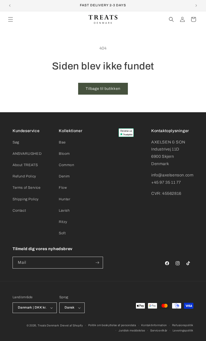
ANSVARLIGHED (27, 154)
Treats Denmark (48, 325)
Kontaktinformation (154, 325)
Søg (16, 142)
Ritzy (63, 222)
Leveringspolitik (183, 330)
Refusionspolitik (182, 325)
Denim (64, 176)
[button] (10, 19)
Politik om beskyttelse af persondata (112, 325)
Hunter (64, 199)
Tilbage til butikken (103, 89)
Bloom (64, 154)
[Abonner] (97, 263)
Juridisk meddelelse (132, 330)
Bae (62, 142)
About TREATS (25, 165)
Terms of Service (27, 188)
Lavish (64, 210)
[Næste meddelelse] (196, 5)
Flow (63, 188)
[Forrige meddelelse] (9, 5)
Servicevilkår (158, 330)
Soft (62, 233)
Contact (19, 210)
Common (66, 165)
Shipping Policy (26, 199)
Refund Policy (24, 176)
